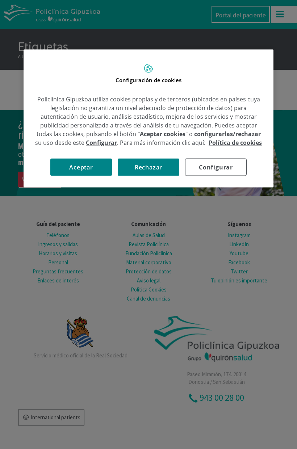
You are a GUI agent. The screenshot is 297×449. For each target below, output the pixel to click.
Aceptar (81, 167)
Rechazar (148, 167)
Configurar (216, 167)
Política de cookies (235, 142)
